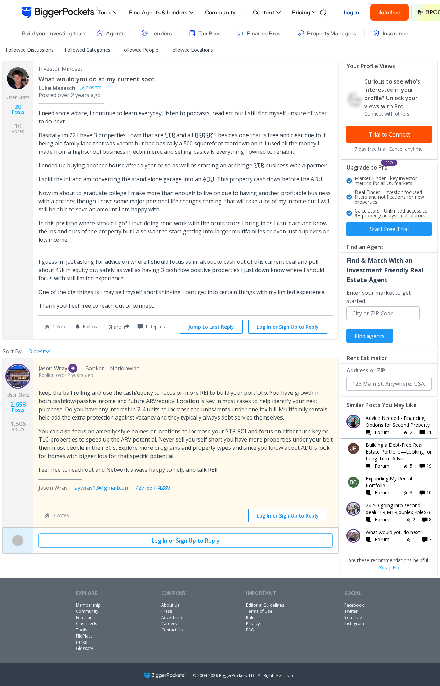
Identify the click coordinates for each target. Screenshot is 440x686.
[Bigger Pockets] (60, 12)
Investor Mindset (60, 69)
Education (85, 617)
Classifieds (86, 624)
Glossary (84, 648)
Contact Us (172, 630)
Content (263, 12)
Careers (169, 624)
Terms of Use (259, 611)
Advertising (172, 617)
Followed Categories (87, 49)
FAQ (250, 630)
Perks (81, 642)
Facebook (354, 605)
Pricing (301, 12)
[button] (117, 327)
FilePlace (84, 636)
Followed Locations (191, 49)
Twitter (351, 611)
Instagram (354, 624)
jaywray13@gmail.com (101, 487)
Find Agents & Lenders (158, 12)
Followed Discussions (30, 49)
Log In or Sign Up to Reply (288, 327)
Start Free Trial (389, 229)
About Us (170, 605)
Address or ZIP (365, 370)
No (396, 567)
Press (166, 611)
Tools (104, 12)
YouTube (353, 617)
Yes (383, 567)
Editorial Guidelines (265, 605)
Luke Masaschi (57, 88)
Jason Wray (53, 368)
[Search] (323, 12)
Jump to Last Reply (211, 327)
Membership (88, 605)
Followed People (139, 49)
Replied (66, 375)
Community (220, 12)
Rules (251, 617)
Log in (351, 12)
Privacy (253, 624)
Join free (389, 12)
